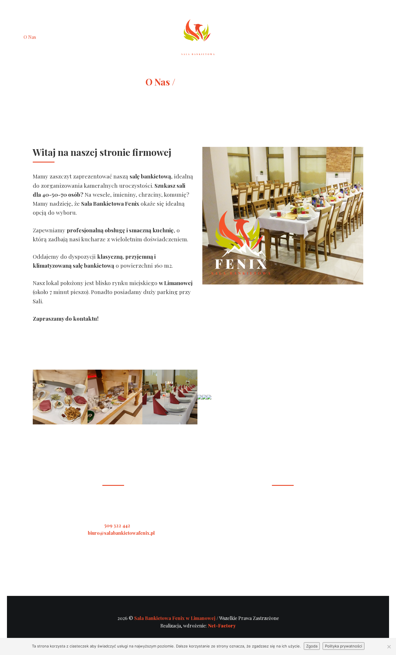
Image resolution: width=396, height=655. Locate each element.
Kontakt (116, 37)
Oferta (48, 37)
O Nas (29, 37)
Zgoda (311, 646)
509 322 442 (117, 525)
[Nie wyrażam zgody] (389, 646)
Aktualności (91, 37)
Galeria (66, 37)
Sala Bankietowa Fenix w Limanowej (175, 618)
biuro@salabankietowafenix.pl (121, 533)
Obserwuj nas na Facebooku (353, 37)
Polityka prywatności (343, 646)
